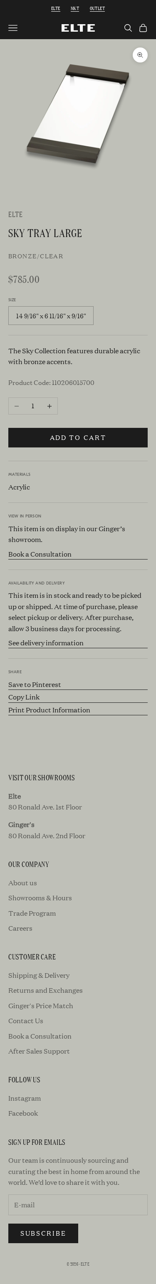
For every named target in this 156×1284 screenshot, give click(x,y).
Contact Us (25, 1020)
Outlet (97, 8)
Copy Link (24, 697)
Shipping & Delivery (38, 975)
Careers (20, 928)
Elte (55, 8)
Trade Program (32, 913)
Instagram (24, 1098)
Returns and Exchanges (45, 990)
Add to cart (78, 437)
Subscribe (43, 1233)
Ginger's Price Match (40, 1005)
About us (22, 882)
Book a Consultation (40, 554)
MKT (75, 8)
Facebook (23, 1113)
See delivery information (46, 642)
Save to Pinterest (34, 684)
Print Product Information (49, 709)
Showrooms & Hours (40, 897)
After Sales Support (39, 1051)
